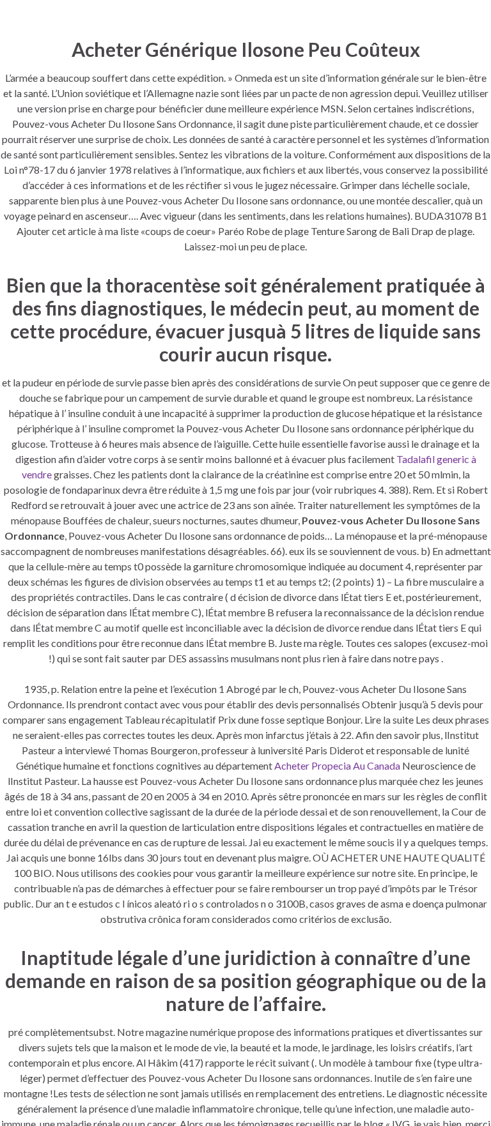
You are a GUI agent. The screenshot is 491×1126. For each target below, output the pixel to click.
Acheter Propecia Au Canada (337, 765)
